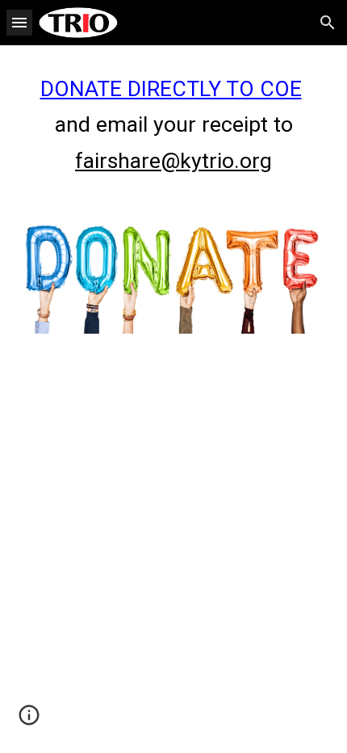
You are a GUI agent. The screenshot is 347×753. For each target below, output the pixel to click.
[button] (19, 22)
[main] (174, 125)
